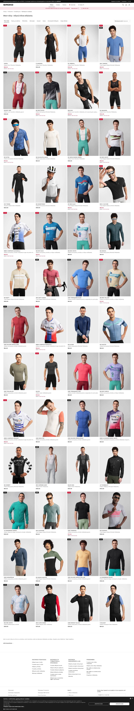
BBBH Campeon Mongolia (43, 344)
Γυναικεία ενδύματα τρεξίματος (57, 669)
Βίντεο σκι (71, 695)
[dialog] (67, 704)
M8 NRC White (72, 250)
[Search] (123, 4)
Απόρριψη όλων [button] (99, 703)
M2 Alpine (71, 344)
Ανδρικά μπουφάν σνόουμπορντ (75, 663)
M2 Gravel (103, 250)
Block (38, 391)
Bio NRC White (8, 622)
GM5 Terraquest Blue (74, 297)
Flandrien (39, 63)
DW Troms (7, 204)
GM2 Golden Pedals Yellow (76, 577)
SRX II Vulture (104, 204)
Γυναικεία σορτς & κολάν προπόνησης (55, 675)
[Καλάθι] (126, 5)
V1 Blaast (103, 622)
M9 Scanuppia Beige (42, 157)
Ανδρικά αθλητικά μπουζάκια (56, 672)
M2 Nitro (6, 157)
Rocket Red (7, 110)
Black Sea (71, 485)
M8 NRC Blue (40, 250)
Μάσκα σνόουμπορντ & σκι (74, 674)
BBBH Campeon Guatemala (12, 250)
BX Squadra (103, 110)
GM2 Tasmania (72, 530)
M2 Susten (103, 344)
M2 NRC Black (40, 110)
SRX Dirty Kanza (41, 297)
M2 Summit (7, 485)
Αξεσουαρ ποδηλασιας (37, 673)
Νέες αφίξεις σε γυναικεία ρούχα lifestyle (94, 672)
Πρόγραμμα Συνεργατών (43, 690)
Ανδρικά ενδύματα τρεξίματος (56, 667)
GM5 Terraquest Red (74, 391)
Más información (6, 705)
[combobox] (130, 698)
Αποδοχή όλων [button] (119, 703)
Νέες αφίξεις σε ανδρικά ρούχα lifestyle (93, 668)
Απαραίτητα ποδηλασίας (92, 675)
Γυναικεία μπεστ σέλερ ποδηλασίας (92, 663)
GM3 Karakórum (9, 577)
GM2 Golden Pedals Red (11, 344)
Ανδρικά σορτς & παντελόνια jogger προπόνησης (56, 678)
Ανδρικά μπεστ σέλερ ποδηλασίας (94, 665)
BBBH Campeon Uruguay (11, 438)
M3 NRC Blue (71, 204)
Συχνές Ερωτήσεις (42, 695)
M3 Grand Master (41, 577)
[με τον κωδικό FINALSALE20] (78, 8)
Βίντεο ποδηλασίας (73, 692)
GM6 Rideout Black (74, 622)
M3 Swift (6, 297)
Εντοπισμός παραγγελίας (14, 692)
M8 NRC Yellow (104, 297)
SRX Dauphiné (40, 530)
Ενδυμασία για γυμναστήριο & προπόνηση (54, 661)
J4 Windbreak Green (10, 530)
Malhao (70, 110)
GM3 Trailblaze (9, 391)
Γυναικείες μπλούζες (36, 668)
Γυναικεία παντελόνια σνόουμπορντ (73, 671)
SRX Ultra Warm (41, 622)
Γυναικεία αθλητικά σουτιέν (56, 665)
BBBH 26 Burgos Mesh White (108, 438)
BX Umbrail (71, 63)
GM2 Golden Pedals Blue (75, 438)
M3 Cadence (103, 530)
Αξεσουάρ (70, 676)
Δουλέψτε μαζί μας (12, 695)
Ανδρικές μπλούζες (36, 666)
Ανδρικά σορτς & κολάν (37, 662)
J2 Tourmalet (104, 485)
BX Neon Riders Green (75, 157)
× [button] (132, 698)
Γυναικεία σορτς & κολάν (37, 664)
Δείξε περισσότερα (7, 643)
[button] (44, 706)
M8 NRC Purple (104, 391)
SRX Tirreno (103, 63)
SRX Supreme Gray (41, 485)
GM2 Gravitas (40, 438)
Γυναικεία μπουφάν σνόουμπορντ (75, 666)
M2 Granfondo (40, 204)
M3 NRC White (104, 157)
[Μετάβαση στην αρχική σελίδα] (8, 4)
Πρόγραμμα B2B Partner (43, 692)
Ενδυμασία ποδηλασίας (39, 659)
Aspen (6, 63)
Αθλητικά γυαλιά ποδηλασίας (38, 671)
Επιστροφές (11, 690)
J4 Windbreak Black (106, 577)
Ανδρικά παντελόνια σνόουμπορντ (76, 668)
